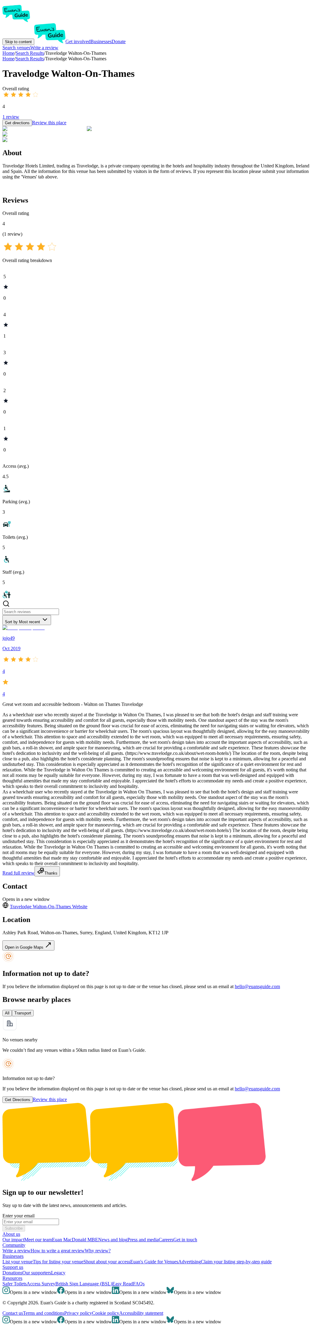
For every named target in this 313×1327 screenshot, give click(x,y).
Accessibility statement (141, 1313)
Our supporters (36, 1272)
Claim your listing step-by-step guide (236, 1261)
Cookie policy (105, 1313)
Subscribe (14, 1228)
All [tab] (7, 1013)
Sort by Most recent (22, 622)
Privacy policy (78, 1313)
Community (13, 1245)
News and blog (112, 1239)
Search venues (16, 47)
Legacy (58, 1272)
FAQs (139, 1283)
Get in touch (185, 1239)
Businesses (101, 41)
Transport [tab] (22, 1013)
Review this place (49, 122)
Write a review (44, 47)
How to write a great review (58, 1250)
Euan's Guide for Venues (154, 1261)
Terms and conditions (43, 1313)
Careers (166, 1239)
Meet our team (38, 1239)
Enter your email (18, 1215)
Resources (12, 1278)
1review (10, 116)
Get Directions (17, 1099)
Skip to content (18, 41)
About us (11, 1234)
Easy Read (122, 1283)
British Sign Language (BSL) (83, 1283)
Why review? (98, 1250)
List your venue (17, 1261)
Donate (119, 41)
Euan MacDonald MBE (75, 1239)
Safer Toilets (14, 1283)
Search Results (30, 58)
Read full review (18, 872)
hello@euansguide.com (257, 986)
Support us (12, 1267)
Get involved (77, 41)
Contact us (12, 1313)
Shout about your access (106, 1261)
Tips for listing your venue (58, 1261)
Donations (12, 1272)
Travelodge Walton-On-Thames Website (48, 906)
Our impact (13, 1239)
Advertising (189, 1261)
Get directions (17, 123)
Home (8, 58)
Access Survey (41, 1283)
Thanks (50, 873)
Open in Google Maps (25, 947)
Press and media (143, 1239)
